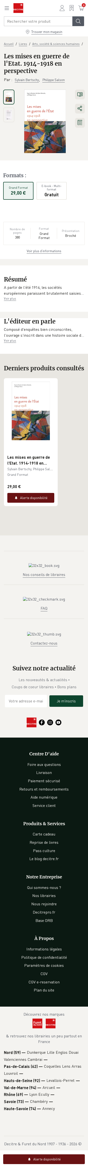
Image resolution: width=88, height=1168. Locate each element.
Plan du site (44, 990)
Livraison (44, 772)
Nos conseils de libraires (44, 574)
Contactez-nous (44, 643)
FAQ (44, 608)
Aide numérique (44, 797)
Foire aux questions (44, 764)
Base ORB (44, 920)
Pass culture (44, 850)
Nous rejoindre (44, 903)
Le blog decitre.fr (44, 858)
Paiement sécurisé (44, 780)
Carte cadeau (44, 834)
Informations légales (44, 949)
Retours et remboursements (44, 789)
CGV (44, 973)
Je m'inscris (66, 701)
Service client (44, 805)
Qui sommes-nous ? (44, 887)
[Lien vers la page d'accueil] (18, 8)
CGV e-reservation (44, 982)
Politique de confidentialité (44, 957)
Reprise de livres (44, 842)
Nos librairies (44, 895)
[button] (44, 290)
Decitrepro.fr (44, 912)
